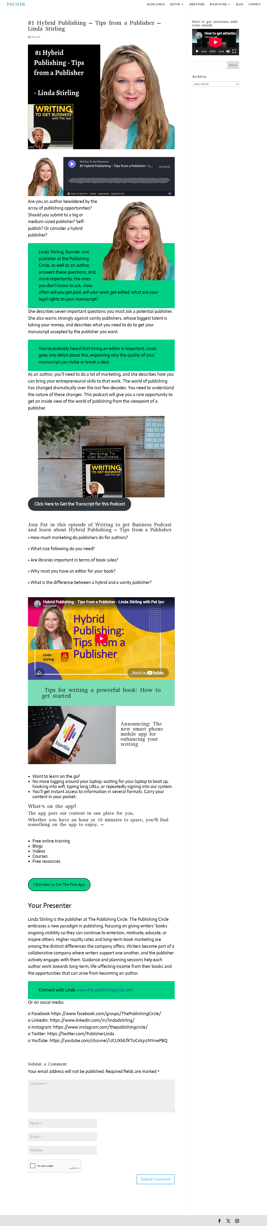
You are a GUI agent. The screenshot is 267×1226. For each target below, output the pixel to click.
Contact (254, 4)
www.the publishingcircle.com (104, 990)
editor (175, 4)
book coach (156, 4)
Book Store (218, 4)
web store (196, 4)
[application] (215, 42)
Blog (239, 4)
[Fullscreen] (234, 51)
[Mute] (228, 51)
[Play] (197, 51)
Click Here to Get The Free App (59, 884)
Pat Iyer (35, 37)
